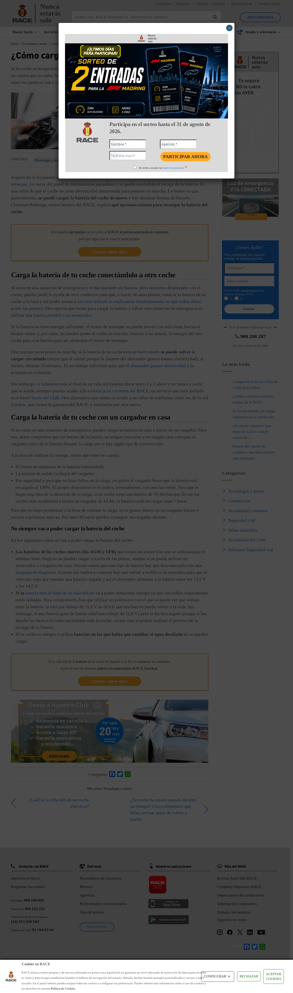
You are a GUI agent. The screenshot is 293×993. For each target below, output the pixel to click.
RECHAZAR (249, 976)
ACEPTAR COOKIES (273, 976)
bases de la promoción (173, 168)
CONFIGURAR (215, 976)
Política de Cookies (63, 988)
